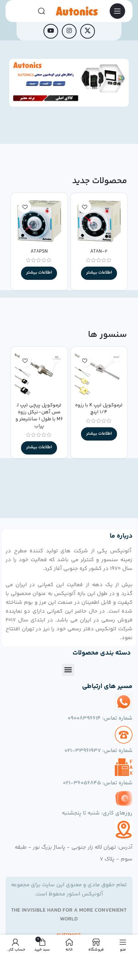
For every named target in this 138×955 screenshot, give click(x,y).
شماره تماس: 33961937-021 (98, 750)
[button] (68, 670)
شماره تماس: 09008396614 (100, 718)
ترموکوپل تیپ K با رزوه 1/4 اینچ (99, 408)
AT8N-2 (98, 251)
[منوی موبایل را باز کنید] (117, 11)
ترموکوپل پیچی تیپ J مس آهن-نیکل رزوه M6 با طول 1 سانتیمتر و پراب (39, 415)
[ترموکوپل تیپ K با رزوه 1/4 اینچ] (99, 374)
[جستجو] (41, 11)
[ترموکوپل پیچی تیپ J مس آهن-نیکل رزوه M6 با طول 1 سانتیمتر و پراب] (39, 374)
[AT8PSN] (39, 221)
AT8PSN (39, 251)
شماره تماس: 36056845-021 (97, 783)
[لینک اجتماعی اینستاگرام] (69, 31)
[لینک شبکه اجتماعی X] (87, 31)
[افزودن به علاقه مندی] (84, 206)
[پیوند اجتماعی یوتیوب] (50, 31)
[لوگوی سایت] (76, 11)
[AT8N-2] (99, 221)
